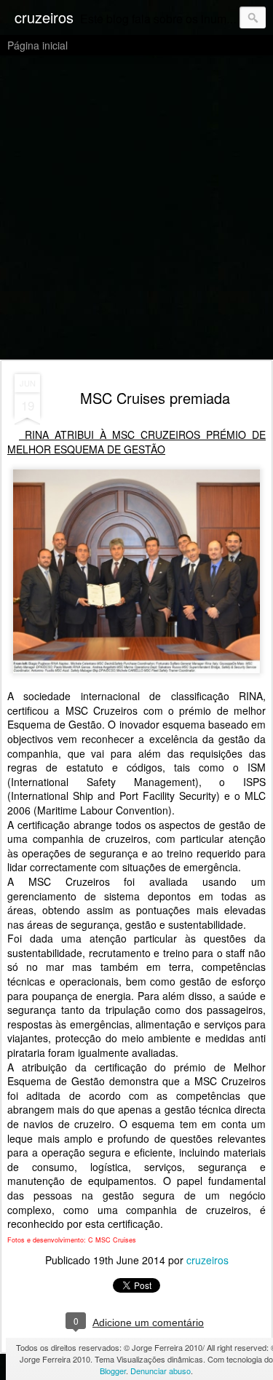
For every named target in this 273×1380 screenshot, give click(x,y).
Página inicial (37, 45)
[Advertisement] (136, 208)
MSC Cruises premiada (155, 397)
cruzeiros (207, 1260)
